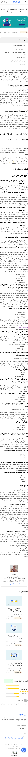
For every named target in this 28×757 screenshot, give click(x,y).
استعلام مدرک (23, 736)
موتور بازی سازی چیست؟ (18, 45)
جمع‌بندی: (22, 64)
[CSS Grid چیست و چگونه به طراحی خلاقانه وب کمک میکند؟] (14, 608)
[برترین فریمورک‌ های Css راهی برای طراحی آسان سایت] (14, 662)
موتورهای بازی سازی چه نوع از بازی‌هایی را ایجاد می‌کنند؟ (15, 53)
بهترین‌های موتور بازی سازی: (18, 61)
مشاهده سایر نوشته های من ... (14, 584)
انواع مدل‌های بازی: (20, 57)
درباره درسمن (23, 730)
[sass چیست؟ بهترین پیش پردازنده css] (14, 635)
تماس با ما (24, 733)
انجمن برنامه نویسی (21, 725)
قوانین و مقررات (22, 728)
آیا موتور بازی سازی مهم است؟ (17, 49)
